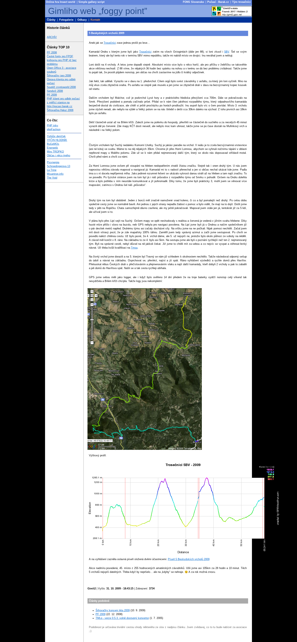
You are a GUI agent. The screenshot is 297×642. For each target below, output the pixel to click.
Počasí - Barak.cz (218, 2)
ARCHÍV (52, 37)
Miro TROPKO (55, 151)
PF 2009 (52, 94)
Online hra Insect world (60, 2)
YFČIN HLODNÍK (57, 140)
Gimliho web (72, 11)
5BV (226, 51)
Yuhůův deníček (56, 136)
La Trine (51, 170)
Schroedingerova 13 (58, 166)
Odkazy (82, 19)
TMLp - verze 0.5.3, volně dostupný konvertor (122, 618)
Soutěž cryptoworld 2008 (61, 87)
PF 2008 (52, 52)
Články (51, 19)
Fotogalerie (66, 19)
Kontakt (95, 19)
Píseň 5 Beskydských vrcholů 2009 (189, 559)
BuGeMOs (53, 144)
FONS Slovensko (193, 2)
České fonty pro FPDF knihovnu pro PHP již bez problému (62, 60)
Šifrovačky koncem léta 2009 (113, 610)
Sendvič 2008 (55, 91)
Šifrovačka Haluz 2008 (60, 110)
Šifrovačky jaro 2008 (59, 75)
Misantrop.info (55, 174)
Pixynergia (53, 162)
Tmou (134, 247)
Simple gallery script (91, 2)
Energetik (52, 147)
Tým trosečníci (241, 2)
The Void (52, 177)
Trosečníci (110, 42)
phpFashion (53, 129)
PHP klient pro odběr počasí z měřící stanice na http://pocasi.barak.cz (63, 102)
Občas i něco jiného (58, 155)
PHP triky (52, 125)
